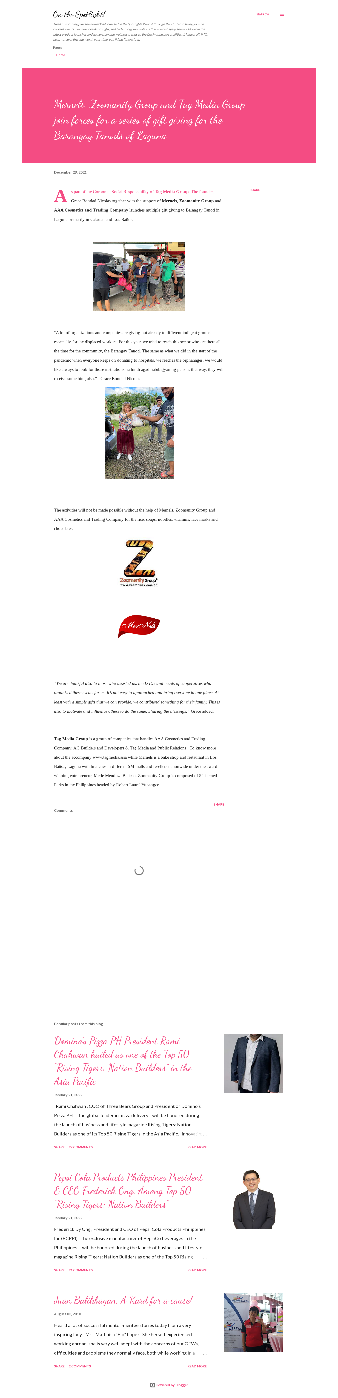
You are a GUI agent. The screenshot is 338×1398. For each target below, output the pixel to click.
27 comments (81, 1147)
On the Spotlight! (79, 14)
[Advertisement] (131, 964)
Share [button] (254, 190)
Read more (197, 1147)
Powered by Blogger (171, 1385)
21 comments (81, 1270)
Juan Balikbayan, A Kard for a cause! (123, 1300)
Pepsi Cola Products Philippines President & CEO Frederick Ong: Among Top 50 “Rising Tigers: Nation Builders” (128, 1190)
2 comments (80, 1366)
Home (60, 55)
